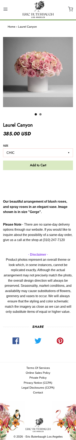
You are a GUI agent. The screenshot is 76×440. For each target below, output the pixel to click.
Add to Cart (38, 165)
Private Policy (38, 377)
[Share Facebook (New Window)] (16, 339)
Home (11, 26)
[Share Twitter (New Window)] (38, 339)
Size (5, 145)
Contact (38, 392)
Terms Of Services (38, 367)
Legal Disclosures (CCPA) (38, 387)
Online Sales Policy (38, 372)
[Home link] (38, 425)
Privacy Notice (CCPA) (38, 382)
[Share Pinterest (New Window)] (60, 339)
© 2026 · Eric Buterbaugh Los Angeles (38, 436)
